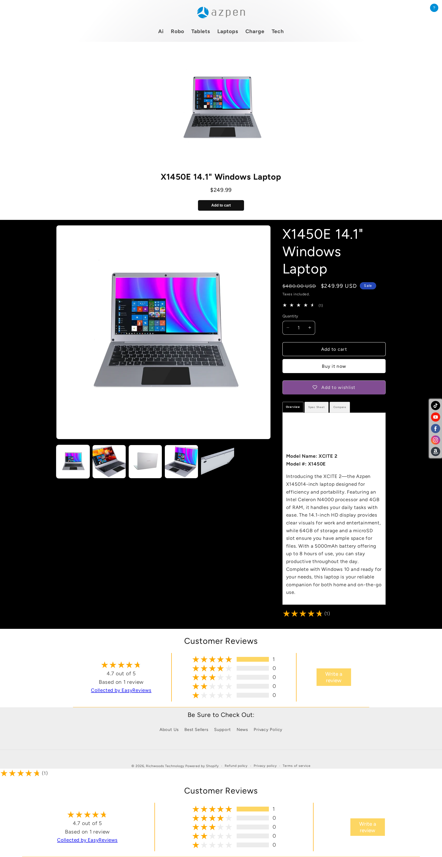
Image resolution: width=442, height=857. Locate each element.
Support (222, 729)
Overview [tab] (293, 406)
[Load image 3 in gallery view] (145, 461)
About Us (169, 729)
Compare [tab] (339, 407)
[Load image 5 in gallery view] (217, 461)
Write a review (333, 677)
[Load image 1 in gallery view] (73, 461)
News (242, 729)
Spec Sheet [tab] (316, 407)
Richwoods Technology (165, 766)
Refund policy (236, 766)
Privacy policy (265, 766)
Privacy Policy (268, 729)
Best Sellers (196, 729)
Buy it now (334, 366)
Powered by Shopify (202, 766)
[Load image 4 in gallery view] (181, 461)
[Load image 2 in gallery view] (109, 461)
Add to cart (221, 205)
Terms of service (297, 766)
